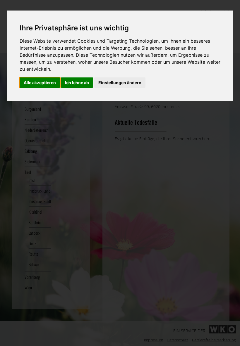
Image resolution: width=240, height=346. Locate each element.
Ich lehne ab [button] (77, 82)
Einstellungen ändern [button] (119, 82)
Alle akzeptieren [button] (40, 82)
